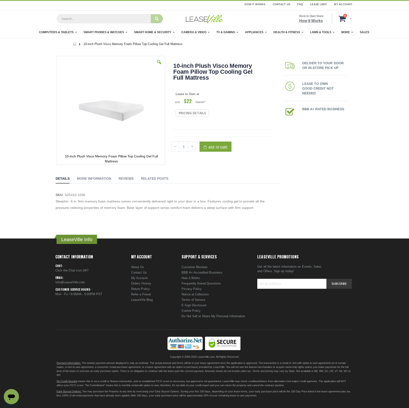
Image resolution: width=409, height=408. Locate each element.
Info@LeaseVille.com (70, 282)
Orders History (141, 283)
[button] (159, 65)
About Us (137, 267)
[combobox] (104, 18)
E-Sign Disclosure (194, 305)
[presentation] (66, 179)
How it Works (191, 278)
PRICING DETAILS (192, 113)
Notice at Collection (195, 294)
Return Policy (140, 289)
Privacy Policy (192, 289)
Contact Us (281, 4)
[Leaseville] (204, 18)
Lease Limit (318, 4)
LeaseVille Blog (142, 300)
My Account (343, 4)
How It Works (255, 4)
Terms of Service (193, 300)
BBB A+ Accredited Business (202, 272)
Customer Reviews (195, 267)
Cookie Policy (191, 310)
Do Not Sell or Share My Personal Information (213, 316)
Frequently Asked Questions (201, 283)
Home (75, 44)
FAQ (300, 4)
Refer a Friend (141, 294)
